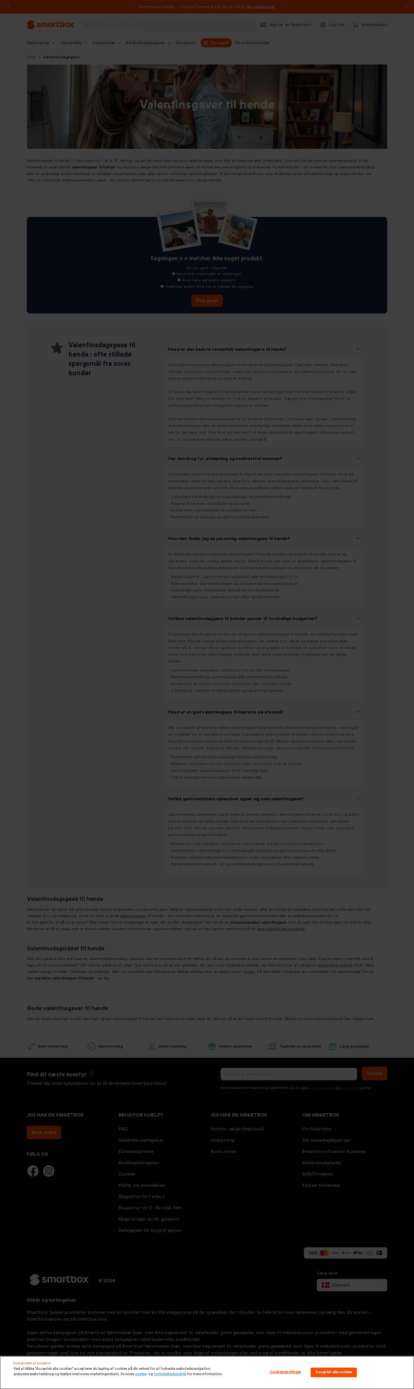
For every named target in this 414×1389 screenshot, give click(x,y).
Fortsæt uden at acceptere (32, 1363)
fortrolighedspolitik (170, 1374)
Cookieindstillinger (285, 1372)
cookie (140, 1374)
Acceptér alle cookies (333, 1372)
